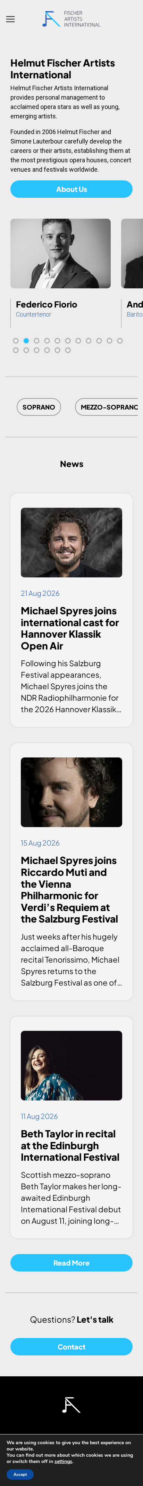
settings (63, 1461)
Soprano (39, 407)
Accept (20, 1474)
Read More (71, 1262)
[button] (15, 340)
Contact (71, 1346)
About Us (71, 189)
